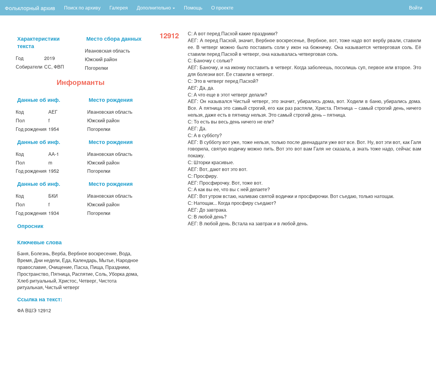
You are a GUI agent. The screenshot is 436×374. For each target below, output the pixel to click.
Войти (415, 7)
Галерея (118, 7)
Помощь (193, 7)
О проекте (222, 7)
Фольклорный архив (30, 8)
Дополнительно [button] (154, 7)
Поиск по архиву (82, 7)
